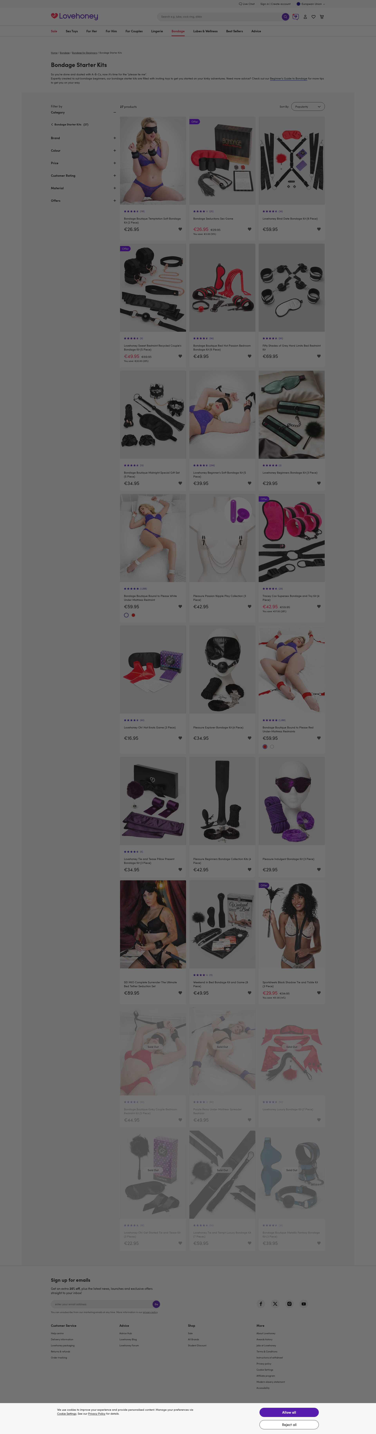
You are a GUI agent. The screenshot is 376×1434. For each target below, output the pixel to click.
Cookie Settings (66, 1413)
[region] (188, 1418)
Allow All (289, 1412)
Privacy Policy (96, 1413)
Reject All (289, 1424)
